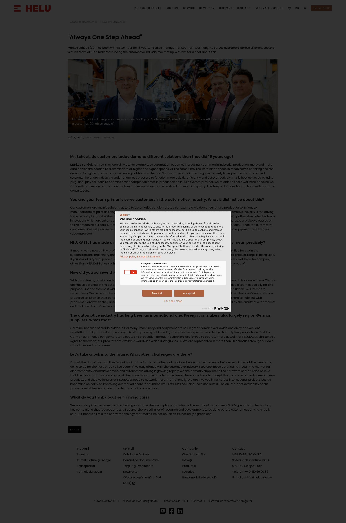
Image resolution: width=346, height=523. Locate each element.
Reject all (157, 293)
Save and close (173, 300)
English (124, 214)
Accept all (189, 293)
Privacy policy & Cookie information (140, 256)
